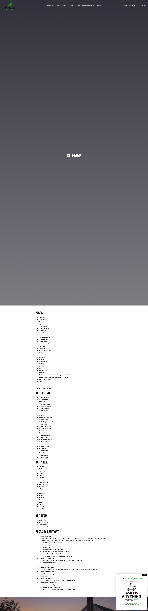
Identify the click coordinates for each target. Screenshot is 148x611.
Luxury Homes (43, 342)
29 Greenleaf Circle (45, 406)
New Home (42, 346)
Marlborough (43, 469)
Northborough (43, 491)
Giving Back (42, 333)
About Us (42, 317)
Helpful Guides (43, 386)
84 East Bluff (43, 424)
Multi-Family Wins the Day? (50, 545)
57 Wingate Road (44, 404)
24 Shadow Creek (44, 435)
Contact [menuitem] (98, 6)
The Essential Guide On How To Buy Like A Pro (53, 377)
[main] (74, 298)
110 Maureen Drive (44, 413)
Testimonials (43, 370)
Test (40, 368)
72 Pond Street (43, 420)
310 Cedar (42, 453)
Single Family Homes (45, 364)
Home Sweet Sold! (44, 335)
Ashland (41, 473)
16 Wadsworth (43, 400)
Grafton (41, 506)
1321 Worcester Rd (44, 411)
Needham (42, 511)
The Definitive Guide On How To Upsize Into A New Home (57, 375)
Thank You (42, 373)
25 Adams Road (44, 437)
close (144, 575)
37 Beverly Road (44, 457)
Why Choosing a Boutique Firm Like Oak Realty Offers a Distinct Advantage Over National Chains (73, 538)
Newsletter (42, 348)
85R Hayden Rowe (44, 402)
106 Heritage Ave (44, 408)
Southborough (43, 482)
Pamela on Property (45, 350)
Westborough (43, 484)
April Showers (46, 547)
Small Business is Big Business (51, 585)
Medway (41, 498)
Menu (143, 5)
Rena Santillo (43, 525)
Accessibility (43, 319)
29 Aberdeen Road (45, 426)
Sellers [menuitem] (57, 6)
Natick (41, 489)
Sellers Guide (43, 362)
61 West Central (44, 433)
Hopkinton (42, 478)
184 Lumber (42, 448)
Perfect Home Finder (45, 384)
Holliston (41, 475)
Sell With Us (42, 359)
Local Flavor (50, 567)
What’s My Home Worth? (47, 379)
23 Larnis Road (43, 431)
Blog (40, 322)
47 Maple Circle (44, 397)
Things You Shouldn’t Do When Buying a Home (57, 556)
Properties (42, 357)
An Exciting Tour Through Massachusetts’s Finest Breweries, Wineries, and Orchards (69, 569)
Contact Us (42, 330)
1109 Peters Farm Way (45, 417)
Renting (48, 576)
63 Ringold (42, 415)
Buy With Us (42, 324)
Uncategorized (51, 583)
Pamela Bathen (44, 522)
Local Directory (43, 339)
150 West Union (43, 442)
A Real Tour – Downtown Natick (52, 543)
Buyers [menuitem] (49, 6)
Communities (43, 326)
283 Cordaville (43, 444)
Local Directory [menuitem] (75, 6)
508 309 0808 (129, 5)
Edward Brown (43, 520)
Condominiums (44, 328)
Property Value (51, 571)
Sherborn (42, 486)
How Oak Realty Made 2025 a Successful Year (60, 589)
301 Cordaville (43, 455)
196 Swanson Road (45, 428)
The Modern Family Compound (52, 574)
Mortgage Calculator (46, 388)
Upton (41, 504)
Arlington (42, 466)
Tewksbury (42, 471)
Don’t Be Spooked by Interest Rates (53, 565)
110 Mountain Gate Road (46, 440)
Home (40, 381)
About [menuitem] (65, 6)
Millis (40, 502)
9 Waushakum (43, 451)
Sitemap (41, 366)
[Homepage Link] (9, 5)
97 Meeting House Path (46, 422)
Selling (48, 578)
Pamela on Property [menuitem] (88, 6)
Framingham (43, 480)
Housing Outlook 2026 (49, 563)
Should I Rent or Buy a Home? (51, 554)
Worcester (42, 493)
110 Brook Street (44, 446)
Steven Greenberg (44, 527)
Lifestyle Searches (44, 337)
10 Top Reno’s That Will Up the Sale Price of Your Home (59, 580)
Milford (41, 495)
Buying (48, 536)
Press (40, 353)
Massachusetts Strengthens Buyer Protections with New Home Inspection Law (67, 540)
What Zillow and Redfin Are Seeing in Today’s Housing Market (62, 560)
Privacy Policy (43, 355)
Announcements (54, 587)
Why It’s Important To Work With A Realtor (55, 552)
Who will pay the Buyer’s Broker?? (53, 549)
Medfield (41, 500)
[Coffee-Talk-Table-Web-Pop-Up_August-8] (131, 592)
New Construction (44, 344)
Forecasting (50, 558)
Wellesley (42, 509)
